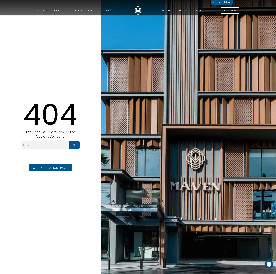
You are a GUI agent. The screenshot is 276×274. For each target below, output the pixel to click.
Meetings (167, 10)
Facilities (77, 10)
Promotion (94, 10)
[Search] (74, 145)
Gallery (182, 10)
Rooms (40, 10)
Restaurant (60, 10)
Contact (213, 10)
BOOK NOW (230, 10)
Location (197, 10)
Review (110, 10)
